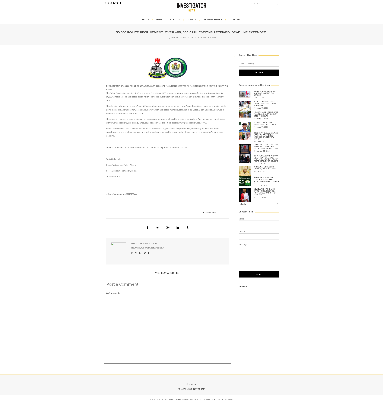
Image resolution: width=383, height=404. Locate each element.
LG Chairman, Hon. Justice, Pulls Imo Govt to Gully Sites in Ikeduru (266, 114)
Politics (175, 20)
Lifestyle (235, 20)
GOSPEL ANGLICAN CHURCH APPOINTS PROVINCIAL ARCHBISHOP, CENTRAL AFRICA (266, 136)
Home (145, 20)
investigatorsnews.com (204, 37)
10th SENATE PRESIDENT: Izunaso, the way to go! (265, 168)
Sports (192, 20)
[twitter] (117, 2)
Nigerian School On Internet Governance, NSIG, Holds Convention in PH (266, 180)
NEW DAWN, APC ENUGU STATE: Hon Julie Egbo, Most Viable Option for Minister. (265, 192)
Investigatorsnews (179, 399)
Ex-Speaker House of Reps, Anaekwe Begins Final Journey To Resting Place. (266, 147)
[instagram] (105, 2)
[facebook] (120, 2)
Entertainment (213, 20)
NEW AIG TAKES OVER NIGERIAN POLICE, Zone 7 (265, 124)
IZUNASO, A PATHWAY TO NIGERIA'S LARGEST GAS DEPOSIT (264, 93)
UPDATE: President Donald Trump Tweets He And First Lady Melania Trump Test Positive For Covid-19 (266, 158)
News (159, 20)
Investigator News (223, 399)
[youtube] (111, 2)
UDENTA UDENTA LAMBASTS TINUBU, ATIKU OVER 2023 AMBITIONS (266, 104)
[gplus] (114, 2)
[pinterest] (108, 2)
